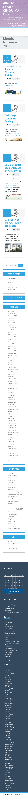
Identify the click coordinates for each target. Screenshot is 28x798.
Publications (11, 516)
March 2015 (11, 397)
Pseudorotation (12, 514)
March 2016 (11, 376)
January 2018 (12, 351)
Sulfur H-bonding (10, 658)
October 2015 (12, 386)
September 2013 (13, 432)
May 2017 (11, 362)
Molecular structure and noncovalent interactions (12, 642)
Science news (12, 521)
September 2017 (13, 355)
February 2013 (12, 448)
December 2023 (12, 316)
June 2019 (11, 330)
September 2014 (13, 409)
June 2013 (11, 439)
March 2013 (11, 446)
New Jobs (7, 645)
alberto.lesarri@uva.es (17, 23)
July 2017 (10, 360)
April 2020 (11, 325)
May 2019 (11, 332)
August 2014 (11, 411)
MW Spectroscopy (13, 501)
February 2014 (12, 423)
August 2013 (11, 434)
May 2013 (11, 441)
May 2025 (11, 311)
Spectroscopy (9, 654)
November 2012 (12, 453)
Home (6, 637)
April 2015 (11, 395)
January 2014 (12, 425)
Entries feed (11, 543)
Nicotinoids (11, 506)
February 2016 (12, 379)
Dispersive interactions (15, 485)
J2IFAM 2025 (11, 280)
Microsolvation (12, 496)
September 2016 (13, 369)
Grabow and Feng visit (14, 278)
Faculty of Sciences (10, 634)
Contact (7, 630)
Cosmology (11, 482)
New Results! (11, 503)
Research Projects (10, 648)
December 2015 (12, 383)
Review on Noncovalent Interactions (11, 651)
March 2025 (11, 313)
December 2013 (12, 427)
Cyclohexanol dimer (10, 632)
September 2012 (13, 455)
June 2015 (11, 393)
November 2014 (12, 404)
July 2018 (10, 341)
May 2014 (11, 418)
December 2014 (12, 402)
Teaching (7, 660)
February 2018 (12, 348)
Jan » (9, 594)
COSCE (18, 131)
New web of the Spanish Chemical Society (13, 71)
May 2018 (11, 344)
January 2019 (12, 337)
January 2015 (12, 400)
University (11, 526)
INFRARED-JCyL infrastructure (12, 288)
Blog (6, 624)
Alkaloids (10, 473)
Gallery (7, 635)
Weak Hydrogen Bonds (14, 528)
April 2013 (11, 444)
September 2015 (13, 388)
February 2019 (12, 334)
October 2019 (12, 327)
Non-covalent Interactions (19, 508)
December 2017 (12, 353)
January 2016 (12, 381)
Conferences (11, 480)
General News (16, 78)
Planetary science (13, 512)
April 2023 (11, 318)
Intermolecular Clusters (15, 494)
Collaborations (9, 626)
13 (8, 583)
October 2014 (12, 407)
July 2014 (10, 413)
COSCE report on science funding (12, 118)
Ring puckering (12, 519)
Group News (16, 174)
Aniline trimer (9, 622)
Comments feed (12, 546)
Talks (9, 523)
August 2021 (11, 323)
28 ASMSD (11, 285)
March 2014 (11, 420)
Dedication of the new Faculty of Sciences (13, 222)
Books (10, 478)
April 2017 (11, 365)
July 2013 (10, 437)
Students (7, 656)
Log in (10, 541)
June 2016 (11, 372)
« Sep (5, 594)
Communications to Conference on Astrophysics (13, 167)
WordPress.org (12, 548)
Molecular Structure (14, 499)
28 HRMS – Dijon (13, 283)
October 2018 (12, 339)
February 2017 (12, 367)
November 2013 (12, 430)
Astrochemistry (12, 475)
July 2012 (10, 460)
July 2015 (10, 390)
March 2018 (11, 346)
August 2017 (11, 358)
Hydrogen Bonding (13, 492)
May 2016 (11, 374)
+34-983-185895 (20, 26)
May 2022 (11, 320)
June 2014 (11, 416)
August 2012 (11, 458)
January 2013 (12, 451)
